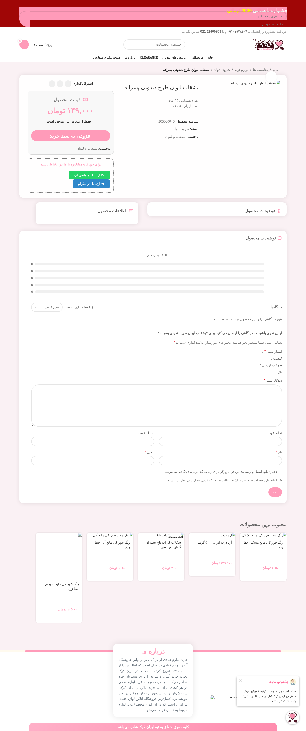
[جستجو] (128, 44)
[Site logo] (269, 44)
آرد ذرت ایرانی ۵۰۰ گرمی (214, 542)
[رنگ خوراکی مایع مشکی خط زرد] (263, 535)
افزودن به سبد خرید (71, 136)
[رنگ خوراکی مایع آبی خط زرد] (110, 535)
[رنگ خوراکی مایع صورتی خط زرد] (59, 556)
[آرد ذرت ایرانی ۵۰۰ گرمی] (212, 535)
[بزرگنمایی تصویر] (271, 76)
